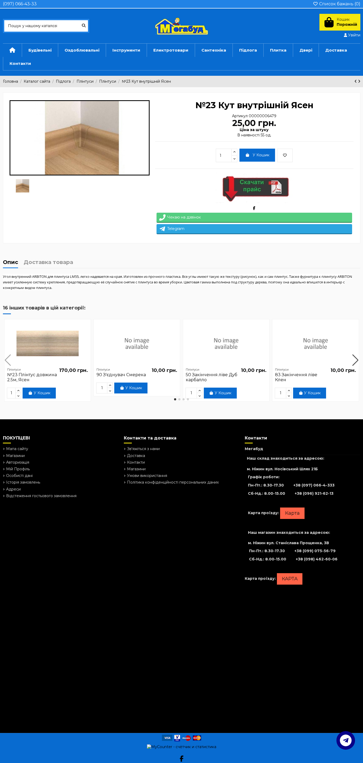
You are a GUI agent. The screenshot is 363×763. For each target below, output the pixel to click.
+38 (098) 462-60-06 (316, 559)
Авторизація (17, 462)
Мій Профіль (18, 469)
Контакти (136, 462)
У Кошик (261, 155)
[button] (175, 399)
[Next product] (359, 81)
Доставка (136, 455)
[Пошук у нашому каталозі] (83, 26)
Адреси (13, 489)
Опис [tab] (10, 262)
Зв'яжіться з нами (143, 448)
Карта (292, 513)
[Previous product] (356, 81)
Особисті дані (19, 475)
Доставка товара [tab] (48, 262)
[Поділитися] (254, 208)
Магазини (15, 455)
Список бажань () (339, 3)
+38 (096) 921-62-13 (314, 493)
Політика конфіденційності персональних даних (173, 482)
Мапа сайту (17, 448)
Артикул (240, 116)
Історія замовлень (23, 482)
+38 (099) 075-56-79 (315, 550)
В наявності (248, 135)
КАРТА (290, 579)
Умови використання (147, 475)
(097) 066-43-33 (20, 3)
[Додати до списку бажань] (285, 155)
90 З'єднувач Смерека (121, 374)
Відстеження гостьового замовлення (41, 495)
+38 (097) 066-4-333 (314, 485)
